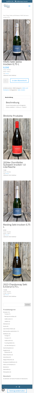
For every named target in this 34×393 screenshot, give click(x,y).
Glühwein (5, 324)
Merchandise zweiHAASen (10, 331)
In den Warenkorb (19, 80)
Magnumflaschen (7, 359)
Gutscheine (6, 357)
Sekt (19, 90)
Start (4, 15)
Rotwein (5, 312)
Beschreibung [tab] (9, 97)
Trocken (7, 314)
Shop (7, 15)
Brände (5, 367)
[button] (28, 22)
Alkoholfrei (6, 369)
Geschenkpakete (7, 348)
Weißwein (5, 333)
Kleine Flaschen (7, 354)
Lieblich (6, 321)
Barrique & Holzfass (10, 316)
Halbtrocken (8, 319)
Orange (6, 335)
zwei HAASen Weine (8, 329)
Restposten (7, 352)
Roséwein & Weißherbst (9, 362)
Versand (7, 73)
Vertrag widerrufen (17, 391)
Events (5, 326)
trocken (23, 90)
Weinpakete (6, 372)
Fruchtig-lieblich (9, 343)
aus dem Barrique (9, 345)
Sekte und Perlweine (15, 15)
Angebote (5, 350)
